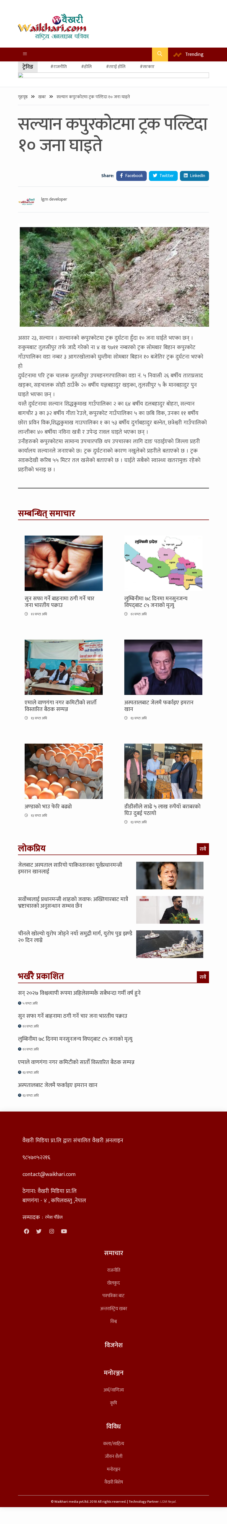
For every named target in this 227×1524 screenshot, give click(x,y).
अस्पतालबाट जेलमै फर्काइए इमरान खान (159, 706)
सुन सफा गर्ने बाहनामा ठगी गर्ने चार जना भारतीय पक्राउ (59, 602)
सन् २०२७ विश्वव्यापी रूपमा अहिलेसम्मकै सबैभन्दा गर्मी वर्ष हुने (79, 993)
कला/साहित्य (113, 1444)
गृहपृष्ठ (23, 97)
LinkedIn (197, 176)
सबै (203, 849)
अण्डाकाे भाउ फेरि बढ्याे (48, 806)
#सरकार (147, 67)
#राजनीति (58, 67)
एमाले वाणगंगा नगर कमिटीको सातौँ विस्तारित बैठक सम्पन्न (60, 706)
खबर (42, 97)
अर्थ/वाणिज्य (114, 1390)
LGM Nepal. (168, 1502)
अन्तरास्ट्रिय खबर (113, 1309)
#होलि (86, 67)
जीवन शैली (113, 1456)
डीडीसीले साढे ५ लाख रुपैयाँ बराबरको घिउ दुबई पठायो (162, 810)
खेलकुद (113, 1283)
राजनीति (113, 1270)
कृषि (113, 1403)
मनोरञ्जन (113, 1469)
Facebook (133, 176)
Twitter (166, 176)
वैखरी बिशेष (113, 1482)
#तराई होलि (115, 67)
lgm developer (54, 199)
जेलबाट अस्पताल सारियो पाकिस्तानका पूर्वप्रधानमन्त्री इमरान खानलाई (70, 868)
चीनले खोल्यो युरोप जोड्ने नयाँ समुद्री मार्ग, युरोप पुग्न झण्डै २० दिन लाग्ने (75, 937)
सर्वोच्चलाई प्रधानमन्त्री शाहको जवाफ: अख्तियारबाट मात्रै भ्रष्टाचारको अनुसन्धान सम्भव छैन (73, 903)
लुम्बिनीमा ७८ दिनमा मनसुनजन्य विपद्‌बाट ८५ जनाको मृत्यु (155, 602)
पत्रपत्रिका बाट (113, 1296)
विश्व (113, 1321)
